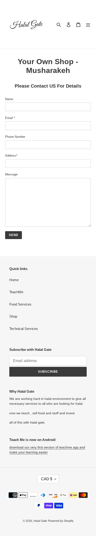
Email (10, 118)
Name (9, 99)
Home (14, 280)
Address (11, 155)
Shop (13, 316)
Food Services (20, 304)
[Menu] (88, 25)
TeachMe (16, 292)
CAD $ (46, 479)
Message (11, 174)
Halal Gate (40, 521)
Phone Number (15, 136)
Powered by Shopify (60, 521)
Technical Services (23, 329)
